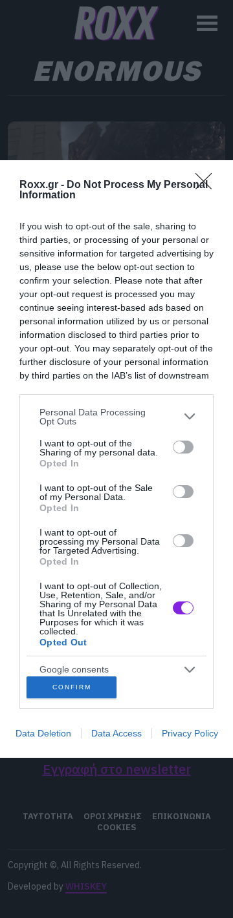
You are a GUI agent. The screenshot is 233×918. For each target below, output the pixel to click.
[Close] (207, 185)
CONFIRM (71, 687)
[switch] (183, 447)
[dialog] (116, 459)
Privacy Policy (190, 733)
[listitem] (116, 417)
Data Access (116, 733)
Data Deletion (43, 733)
